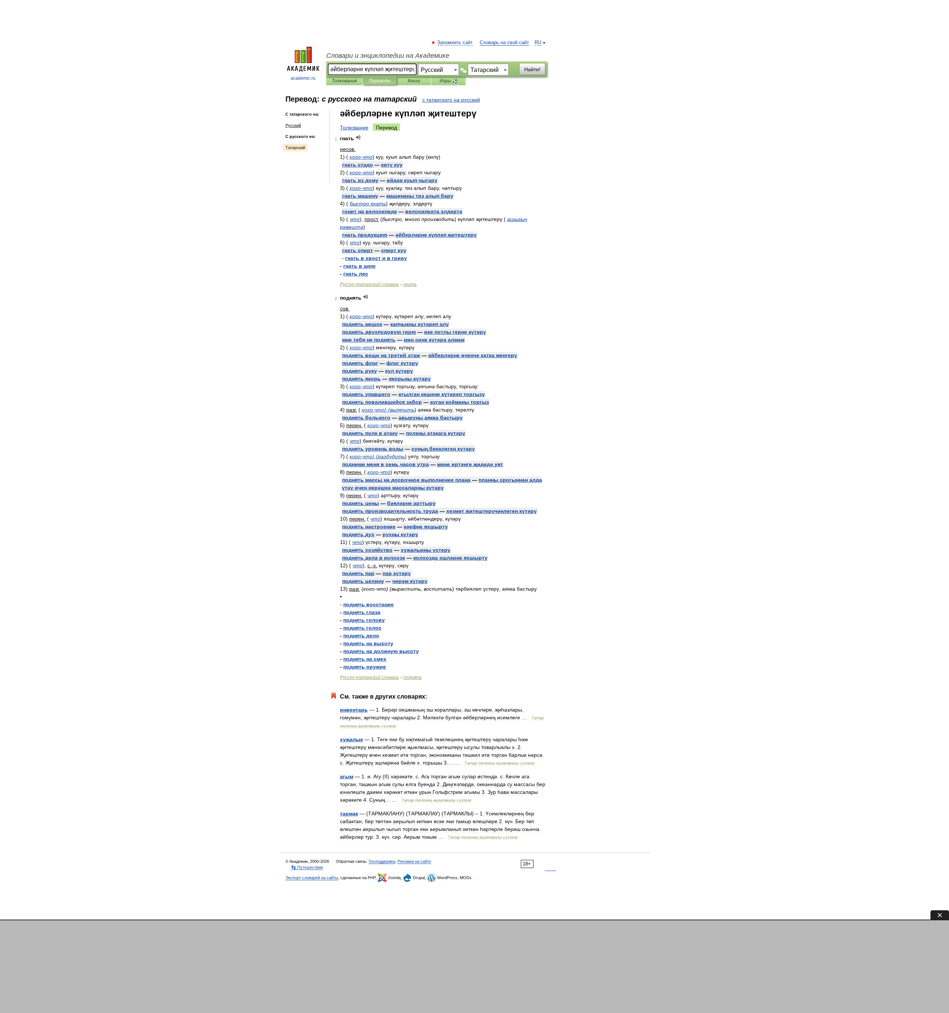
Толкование (354, 128)
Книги (414, 80)
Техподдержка (381, 861)
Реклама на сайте (414, 861)
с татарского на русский (451, 100)
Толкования (344, 80)
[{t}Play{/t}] (358, 137)
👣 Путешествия (307, 867)
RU (538, 42)
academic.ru (303, 78)
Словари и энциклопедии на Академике (387, 55)
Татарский (295, 147)
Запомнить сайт (455, 42)
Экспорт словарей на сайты (311, 877)
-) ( (388, 410)
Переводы (380, 80)
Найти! (532, 69)
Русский (293, 125)
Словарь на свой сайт (504, 42)
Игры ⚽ (449, 80)
